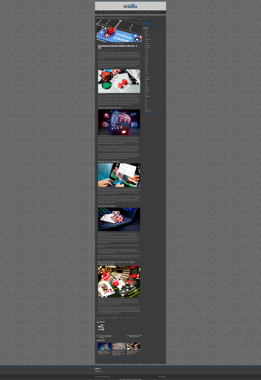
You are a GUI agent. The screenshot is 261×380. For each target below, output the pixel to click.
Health (120, 12)
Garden (146, 62)
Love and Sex (147, 77)
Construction (147, 39)
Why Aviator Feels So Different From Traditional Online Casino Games (104, 352)
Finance (146, 51)
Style (127, 12)
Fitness (146, 54)
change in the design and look (120, 235)
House (146, 70)
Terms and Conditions (136, 379)
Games (116, 12)
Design (146, 41)
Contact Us (128, 379)
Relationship (147, 96)
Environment (147, 47)
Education (138, 12)
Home (97, 11)
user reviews (132, 197)
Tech (131, 12)
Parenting (148, 12)
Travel (159, 12)
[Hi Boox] (130, 5)
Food (146, 56)
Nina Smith (101, 50)
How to (146, 73)
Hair (146, 64)
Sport (124, 12)
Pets (152, 12)
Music (146, 85)
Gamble (102, 17)
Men (146, 81)
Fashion (143, 12)
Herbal (146, 68)
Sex (146, 98)
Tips (155, 12)
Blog (146, 33)
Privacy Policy (123, 379)
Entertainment (148, 45)
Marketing (147, 79)
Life (146, 75)
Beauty (146, 30)
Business (111, 12)
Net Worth (106, 12)
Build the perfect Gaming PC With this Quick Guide (133, 335)
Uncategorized (148, 110)
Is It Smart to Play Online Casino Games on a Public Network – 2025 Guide (106, 336)
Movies (146, 83)
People (101, 12)
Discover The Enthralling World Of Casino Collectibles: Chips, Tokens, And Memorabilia (118, 352)
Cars (134, 12)
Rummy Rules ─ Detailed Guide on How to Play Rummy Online (132, 352)
